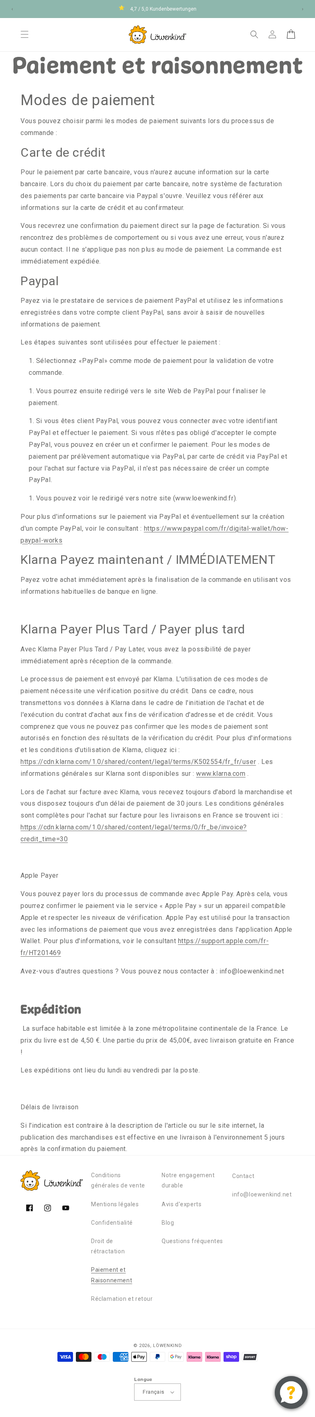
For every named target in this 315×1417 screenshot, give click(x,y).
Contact (243, 1176)
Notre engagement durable (188, 1180)
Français (153, 1392)
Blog (168, 1222)
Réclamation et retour (122, 1298)
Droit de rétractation (108, 1246)
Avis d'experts (181, 1204)
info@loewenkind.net (262, 1194)
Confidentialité (112, 1222)
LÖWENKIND (167, 1345)
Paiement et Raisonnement (111, 1274)
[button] (25, 34)
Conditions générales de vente (118, 1180)
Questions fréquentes (192, 1241)
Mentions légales (115, 1204)
